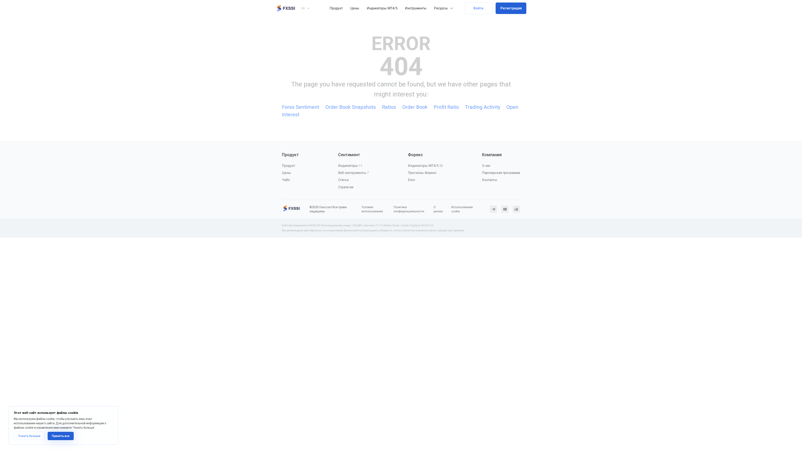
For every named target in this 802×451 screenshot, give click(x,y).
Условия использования (372, 209)
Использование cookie (462, 209)
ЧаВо (286, 180)
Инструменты (415, 8)
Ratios (389, 107)
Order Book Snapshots (350, 107)
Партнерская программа (501, 173)
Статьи (343, 180)
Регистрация (511, 8)
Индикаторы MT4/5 (382, 8)
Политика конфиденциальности (409, 209)
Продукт (336, 8)
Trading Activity (482, 107)
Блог (411, 180)
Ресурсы (441, 8)
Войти (478, 8)
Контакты (489, 180)
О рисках (438, 209)
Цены (354, 8)
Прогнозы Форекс (422, 173)
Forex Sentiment (300, 107)
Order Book (415, 107)
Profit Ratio (446, 107)
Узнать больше (29, 436)
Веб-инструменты (353, 173)
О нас (486, 166)
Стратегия (345, 187)
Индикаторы (350, 166)
